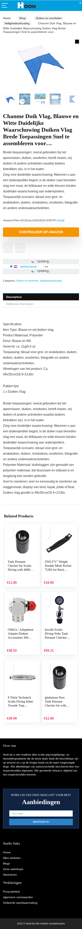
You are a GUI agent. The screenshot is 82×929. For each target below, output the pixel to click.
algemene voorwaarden (18, 897)
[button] (77, 42)
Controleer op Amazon (41, 232)
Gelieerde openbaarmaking (20, 902)
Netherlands (28, 266)
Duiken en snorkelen (49, 18)
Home (7, 18)
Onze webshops (13, 869)
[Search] (61, 5)
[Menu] (5, 5)
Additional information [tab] (19, 303)
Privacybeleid (11, 891)
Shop (22, 18)
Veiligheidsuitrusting (17, 23)
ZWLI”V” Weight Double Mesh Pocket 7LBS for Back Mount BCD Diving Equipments (58, 569)
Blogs (6, 863)
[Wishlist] (69, 5)
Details (60, 220)
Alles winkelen (12, 857)
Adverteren (10, 874)
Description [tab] (14, 297)
